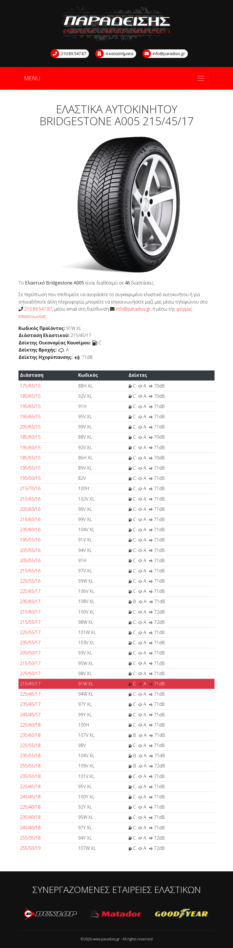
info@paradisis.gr (168, 53)
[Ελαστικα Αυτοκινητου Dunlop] (51, 914)
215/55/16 (30, 571)
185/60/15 (30, 437)
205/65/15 (30, 427)
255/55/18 (30, 766)
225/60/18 (30, 725)
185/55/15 (30, 458)
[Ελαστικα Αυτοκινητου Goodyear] (182, 914)
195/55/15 (30, 468)
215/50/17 (30, 663)
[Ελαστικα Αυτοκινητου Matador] (116, 914)
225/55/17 (30, 632)
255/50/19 (30, 848)
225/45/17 (30, 694)
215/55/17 (30, 622)
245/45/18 (30, 797)
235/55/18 (30, 755)
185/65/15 (30, 396)
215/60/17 (30, 612)
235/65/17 (30, 601)
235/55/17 (30, 642)
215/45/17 (30, 684)
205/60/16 (30, 509)
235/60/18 (30, 735)
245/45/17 (30, 714)
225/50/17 (30, 673)
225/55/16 (30, 581)
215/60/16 (30, 519)
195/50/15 (30, 478)
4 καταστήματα (118, 53)
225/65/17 (30, 591)
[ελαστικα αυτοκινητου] (116, 24)
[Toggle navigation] (201, 78)
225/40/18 (30, 807)
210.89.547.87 (73, 53)
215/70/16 (30, 488)
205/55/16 (30, 550)
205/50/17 (30, 653)
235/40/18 (30, 817)
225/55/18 (30, 745)
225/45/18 (30, 786)
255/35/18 (30, 838)
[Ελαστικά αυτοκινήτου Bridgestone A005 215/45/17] (116, 203)
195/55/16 (30, 540)
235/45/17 (30, 704)
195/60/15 (30, 447)
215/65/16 (30, 499)
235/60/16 (30, 529)
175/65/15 (30, 386)
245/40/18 (30, 827)
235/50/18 (30, 776)
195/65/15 (30, 406)
